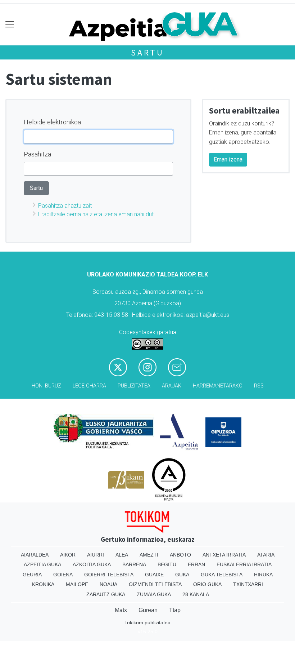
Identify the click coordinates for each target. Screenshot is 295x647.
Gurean (148, 610)
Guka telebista (221, 574)
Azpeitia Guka (42, 564)
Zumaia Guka (154, 594)
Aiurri (95, 555)
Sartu (147, 52)
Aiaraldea (35, 555)
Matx (121, 610)
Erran (196, 564)
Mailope (77, 584)
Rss (259, 386)
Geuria (32, 574)
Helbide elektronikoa (52, 122)
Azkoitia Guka (92, 564)
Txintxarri (248, 584)
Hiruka (263, 574)
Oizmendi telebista (155, 584)
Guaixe (154, 574)
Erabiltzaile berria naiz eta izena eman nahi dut (96, 214)
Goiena (63, 574)
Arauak (171, 386)
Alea (121, 555)
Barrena (134, 564)
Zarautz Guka (105, 594)
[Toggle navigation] (10, 24)
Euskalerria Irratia (244, 564)
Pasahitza (37, 154)
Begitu (167, 564)
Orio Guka (207, 584)
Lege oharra (89, 386)
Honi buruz (46, 386)
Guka (182, 574)
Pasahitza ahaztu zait (65, 205)
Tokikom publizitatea (147, 622)
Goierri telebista (108, 574)
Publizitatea (134, 386)
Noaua (108, 584)
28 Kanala (195, 594)
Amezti (149, 555)
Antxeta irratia (224, 555)
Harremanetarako (217, 386)
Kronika (43, 584)
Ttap (175, 610)
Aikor (68, 555)
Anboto (180, 555)
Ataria (265, 555)
